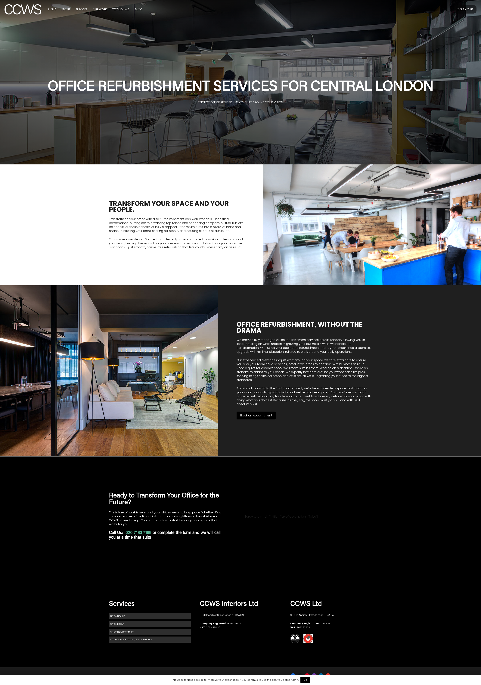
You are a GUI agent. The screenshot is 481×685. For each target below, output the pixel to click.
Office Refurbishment (122, 631)
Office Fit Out (117, 623)
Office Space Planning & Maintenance (131, 639)
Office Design (117, 616)
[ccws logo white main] (23, 9)
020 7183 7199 (139, 533)
